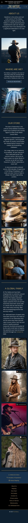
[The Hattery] (14, 7)
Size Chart (14, 491)
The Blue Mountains (14, 81)
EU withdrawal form (14, 505)
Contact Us (20, 332)
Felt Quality (14, 493)
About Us (14, 486)
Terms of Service (14, 500)
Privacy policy (14, 498)
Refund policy (14, 503)
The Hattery (16, 511)
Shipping (14, 488)
